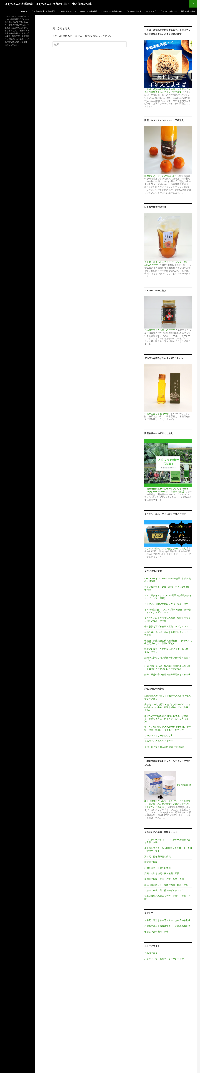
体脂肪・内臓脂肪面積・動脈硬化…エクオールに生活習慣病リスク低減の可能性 (168, 642)
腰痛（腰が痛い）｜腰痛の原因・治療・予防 (166, 884)
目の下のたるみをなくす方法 (158, 741)
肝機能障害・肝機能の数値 (157, 867)
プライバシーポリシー (168, 11)
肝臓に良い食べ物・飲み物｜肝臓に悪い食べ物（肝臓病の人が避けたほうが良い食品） (167, 667)
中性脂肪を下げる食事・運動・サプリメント (166, 626)
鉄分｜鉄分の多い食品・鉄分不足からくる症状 (167, 674)
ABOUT (24, 11)
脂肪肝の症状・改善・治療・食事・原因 (164, 879)
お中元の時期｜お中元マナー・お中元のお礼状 (167, 920)
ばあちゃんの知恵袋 (133, 11)
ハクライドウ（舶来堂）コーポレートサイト (166, 958)
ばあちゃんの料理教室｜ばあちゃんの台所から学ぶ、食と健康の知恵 (48, 3)
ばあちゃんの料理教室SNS (112, 11)
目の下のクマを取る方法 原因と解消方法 (164, 746)
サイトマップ (150, 11)
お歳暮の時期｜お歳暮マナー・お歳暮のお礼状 (167, 926)
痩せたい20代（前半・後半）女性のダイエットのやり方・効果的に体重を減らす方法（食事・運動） (167, 707)
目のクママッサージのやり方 (158, 735)
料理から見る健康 (188, 11)
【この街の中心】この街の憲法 (43, 11)
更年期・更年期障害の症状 (157, 856)
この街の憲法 (151, 953)
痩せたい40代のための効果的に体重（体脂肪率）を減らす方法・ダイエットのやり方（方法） (166, 718)
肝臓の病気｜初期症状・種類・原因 (161, 873)
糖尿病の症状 (151, 862)
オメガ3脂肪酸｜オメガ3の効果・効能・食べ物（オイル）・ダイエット (167, 611)
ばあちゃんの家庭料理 (89, 11)
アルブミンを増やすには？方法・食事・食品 (166, 603)
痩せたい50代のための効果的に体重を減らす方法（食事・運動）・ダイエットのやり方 (167, 728)
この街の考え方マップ (67, 11)
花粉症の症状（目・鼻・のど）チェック (164, 890)
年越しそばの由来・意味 (156, 931)
